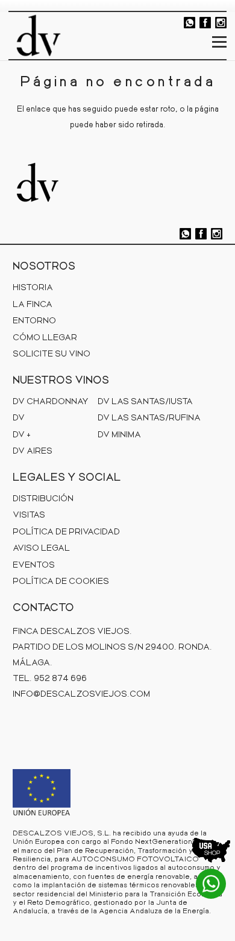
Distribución (43, 498)
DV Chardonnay (51, 401)
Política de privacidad (66, 531)
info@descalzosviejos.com (81, 693)
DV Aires (32, 450)
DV (19, 417)
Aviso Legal (41, 547)
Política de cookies (61, 580)
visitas (29, 514)
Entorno (34, 320)
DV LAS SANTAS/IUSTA (145, 401)
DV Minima (119, 434)
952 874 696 (60, 678)
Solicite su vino (51, 353)
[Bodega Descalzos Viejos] (38, 35)
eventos (34, 564)
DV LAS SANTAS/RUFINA (149, 417)
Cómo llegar (45, 337)
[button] (219, 42)
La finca (32, 304)
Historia (33, 287)
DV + (22, 434)
